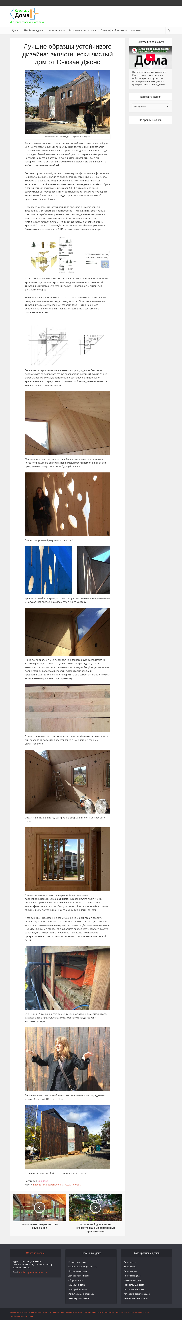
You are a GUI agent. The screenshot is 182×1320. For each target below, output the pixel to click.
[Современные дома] (24, 14)
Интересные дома (77, 1262)
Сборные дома (75, 1280)
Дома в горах (130, 1271)
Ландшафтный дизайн (112, 30)
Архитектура (55, 30)
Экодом (77, 1184)
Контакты (136, 30)
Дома (15, 30)
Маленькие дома (76, 1284)
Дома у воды (130, 1266)
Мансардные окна (53, 1184)
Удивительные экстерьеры (81, 1293)
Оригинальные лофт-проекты (82, 1266)
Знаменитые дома (132, 1280)
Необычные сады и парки (136, 1298)
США (68, 1184)
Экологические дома (134, 1289)
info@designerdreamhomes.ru (33, 1272)
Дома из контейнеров (79, 1275)
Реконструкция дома (134, 1284)
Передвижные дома (77, 1271)
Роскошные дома (132, 1275)
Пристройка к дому (77, 1289)
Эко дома (43, 1180)
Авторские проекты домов (83, 30)
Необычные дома (33, 30)
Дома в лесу (130, 1262)
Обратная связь (35, 1253)
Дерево (37, 1184)
